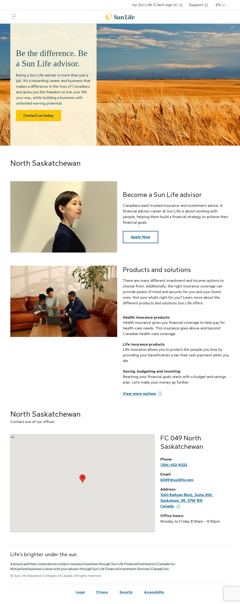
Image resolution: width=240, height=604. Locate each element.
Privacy (102, 592)
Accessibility (154, 592)
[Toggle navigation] (14, 16)
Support (196, 5)
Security (126, 592)
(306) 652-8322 (173, 465)
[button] (82, 478)
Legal (80, 592)
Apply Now (140, 237)
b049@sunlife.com (176, 480)
